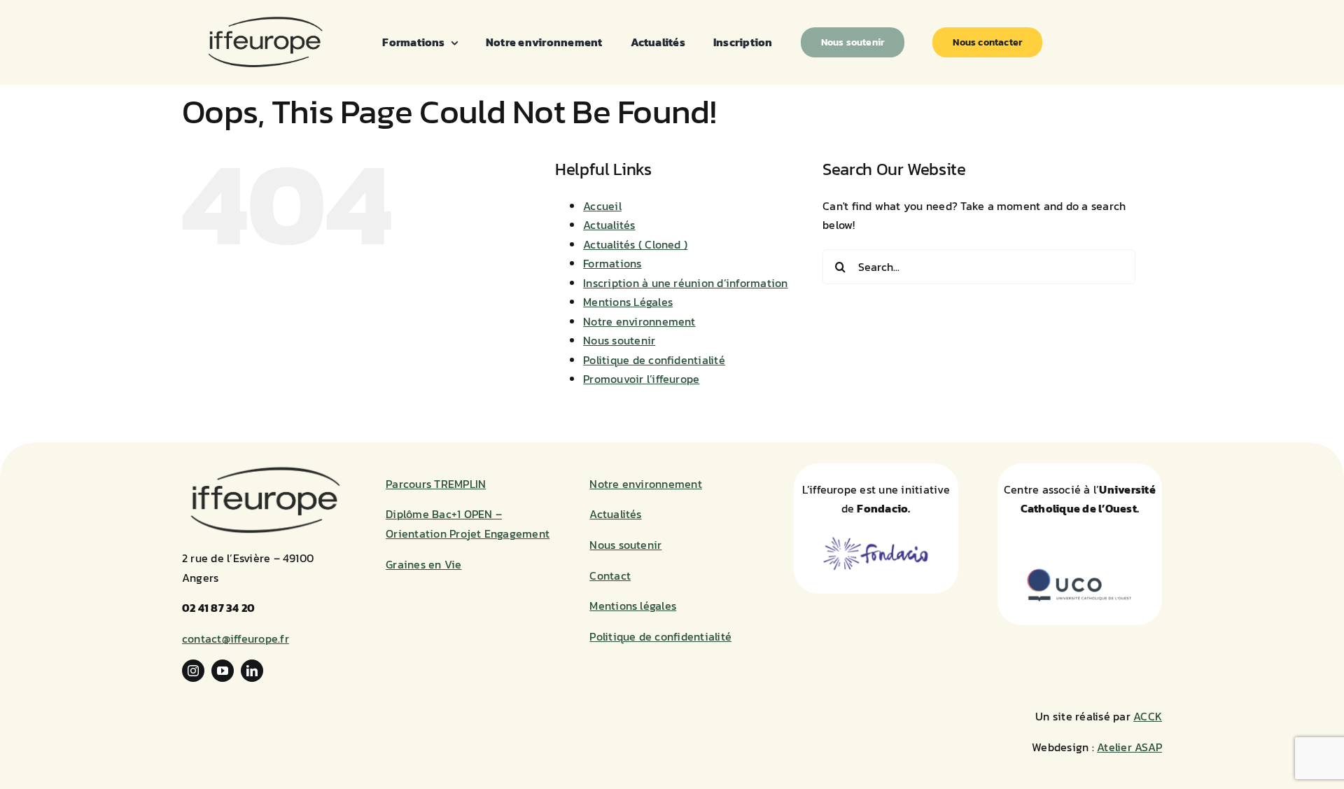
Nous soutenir (619, 340)
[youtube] (222, 670)
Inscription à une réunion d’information (685, 282)
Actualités (609, 224)
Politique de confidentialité (654, 359)
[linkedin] (252, 670)
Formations (612, 263)
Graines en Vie (423, 564)
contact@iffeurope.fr (235, 638)
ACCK (1147, 716)
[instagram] (193, 670)
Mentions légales (632, 605)
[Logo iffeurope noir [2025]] (265, 19)
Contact (610, 575)
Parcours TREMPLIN (436, 483)
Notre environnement (639, 321)
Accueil (602, 205)
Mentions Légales (628, 301)
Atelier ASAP (1129, 747)
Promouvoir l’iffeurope (641, 378)
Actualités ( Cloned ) (635, 244)
